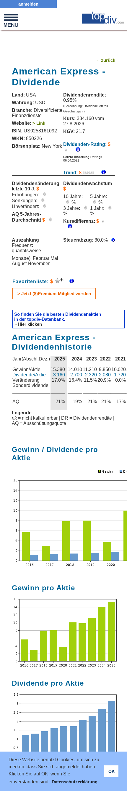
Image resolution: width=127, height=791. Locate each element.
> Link (38, 123)
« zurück (106, 60)
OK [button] (111, 771)
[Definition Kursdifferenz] (67, 226)
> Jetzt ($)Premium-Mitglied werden (54, 293)
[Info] (100, 172)
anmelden (28, 3)
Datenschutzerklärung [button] (74, 781)
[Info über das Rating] (75, 149)
